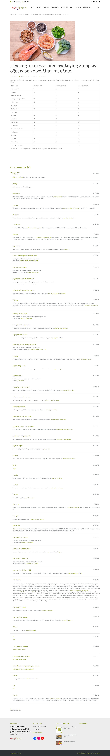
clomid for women (54, 698)
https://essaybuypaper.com (61, 328)
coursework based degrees (55, 552)
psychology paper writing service (64, 429)
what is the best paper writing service (29, 260)
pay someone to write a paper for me (37, 349)
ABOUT (38, 7)
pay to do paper (20, 380)
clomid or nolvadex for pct (56, 488)
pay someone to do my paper (58, 419)
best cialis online (58, 196)
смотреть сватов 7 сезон (19, 659)
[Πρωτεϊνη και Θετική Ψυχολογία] (59, 730)
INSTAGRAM (83, 723)
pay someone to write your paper (30, 283)
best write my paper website (64, 439)
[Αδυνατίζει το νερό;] (59, 743)
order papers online (52, 410)
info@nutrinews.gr (16, 1)
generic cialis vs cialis (86, 359)
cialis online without (18, 177)
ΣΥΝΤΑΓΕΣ (78, 7)
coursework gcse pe (47, 610)
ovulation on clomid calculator (37, 519)
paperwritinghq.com (59, 369)
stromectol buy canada (18, 529)
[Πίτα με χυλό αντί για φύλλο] (59, 737)
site (14, 688)
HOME (32, 7)
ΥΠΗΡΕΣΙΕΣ (46, 7)
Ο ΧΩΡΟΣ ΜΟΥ (55, 7)
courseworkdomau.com (67, 620)
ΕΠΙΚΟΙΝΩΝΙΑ (86, 7)
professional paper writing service (56, 293)
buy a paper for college (57, 338)
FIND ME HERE (38, 723)
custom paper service (33, 272)
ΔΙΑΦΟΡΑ (34, 76)
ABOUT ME (13, 723)
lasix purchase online (32, 679)
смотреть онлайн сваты (19, 649)
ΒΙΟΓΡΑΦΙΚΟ (64, 7)
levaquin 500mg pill (31, 630)
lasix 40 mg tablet (29, 497)
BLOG (71, 7)
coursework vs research (27, 542)
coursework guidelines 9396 (75, 573)
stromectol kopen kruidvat (69, 458)
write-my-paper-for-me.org (52, 400)
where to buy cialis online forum (71, 208)
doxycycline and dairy (74, 507)
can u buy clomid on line (69, 218)
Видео (14, 468)
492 (14, 640)
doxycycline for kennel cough (44, 237)
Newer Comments (15, 172)
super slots (66, 249)
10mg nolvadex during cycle (35, 227)
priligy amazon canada (18, 187)
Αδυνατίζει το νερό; (69, 741)
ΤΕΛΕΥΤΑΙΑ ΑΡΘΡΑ (62, 723)
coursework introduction (32, 563)
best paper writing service (67, 390)
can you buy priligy (57, 478)
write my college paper (26, 318)
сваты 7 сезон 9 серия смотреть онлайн (23, 669)
